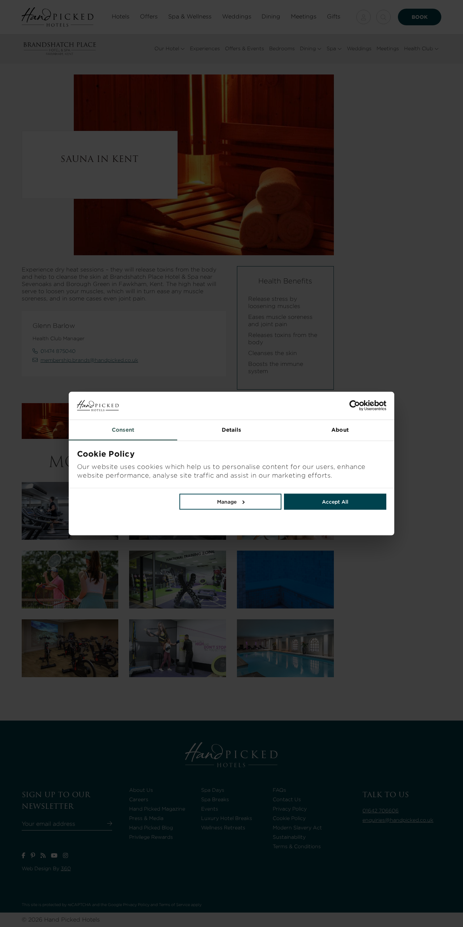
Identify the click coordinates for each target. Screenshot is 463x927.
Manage (227, 501)
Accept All (335, 501)
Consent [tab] (123, 429)
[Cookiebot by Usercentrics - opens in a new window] (309, 405)
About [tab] (340, 429)
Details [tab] (232, 429)
